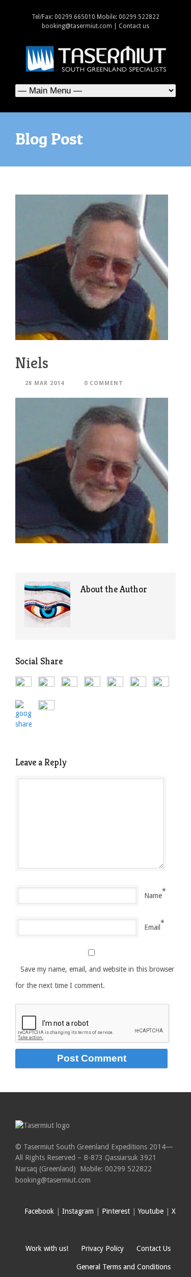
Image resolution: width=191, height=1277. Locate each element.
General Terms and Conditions (123, 1267)
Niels (31, 363)
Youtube (150, 1211)
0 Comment (103, 383)
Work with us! (46, 1248)
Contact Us (154, 1248)
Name (153, 896)
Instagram (78, 1211)
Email (152, 927)
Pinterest (116, 1211)
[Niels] (95, 267)
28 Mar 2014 (44, 383)
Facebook (39, 1211)
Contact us (134, 26)
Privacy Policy (102, 1248)
